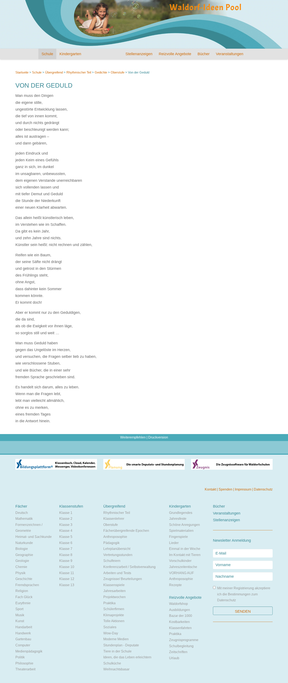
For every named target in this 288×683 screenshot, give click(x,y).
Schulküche (112, 663)
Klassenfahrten (180, 628)
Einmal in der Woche (184, 549)
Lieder (174, 543)
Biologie (21, 549)
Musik (19, 615)
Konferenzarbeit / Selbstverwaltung (129, 567)
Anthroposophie (115, 537)
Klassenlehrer (113, 518)
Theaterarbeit (25, 669)
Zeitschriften (178, 652)
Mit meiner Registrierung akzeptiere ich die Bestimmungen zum (243, 594)
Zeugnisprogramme (183, 640)
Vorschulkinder (180, 561)
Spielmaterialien (181, 530)
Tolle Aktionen (113, 621)
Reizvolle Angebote (175, 54)
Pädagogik (111, 543)
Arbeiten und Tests (117, 573)
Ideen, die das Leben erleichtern (127, 657)
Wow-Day (110, 633)
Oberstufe (118, 72)
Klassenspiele (114, 585)
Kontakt (211, 489)
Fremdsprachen (27, 585)
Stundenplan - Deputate (121, 645)
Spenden (226, 489)
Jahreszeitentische (183, 567)
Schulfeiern (111, 561)
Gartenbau (23, 639)
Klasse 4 (65, 530)
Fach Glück (23, 597)
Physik (20, 573)
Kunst (19, 621)
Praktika (109, 603)
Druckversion (158, 437)
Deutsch (21, 513)
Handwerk (23, 633)
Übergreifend (54, 72)
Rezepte (175, 585)
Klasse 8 (65, 555)
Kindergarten (70, 54)
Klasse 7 (65, 549)
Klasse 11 (66, 573)
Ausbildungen (179, 610)
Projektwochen (114, 597)
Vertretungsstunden (117, 555)
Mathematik (24, 518)
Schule (47, 54)
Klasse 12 (66, 579)
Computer (22, 645)
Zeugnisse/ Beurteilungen (122, 579)
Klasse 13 (66, 585)
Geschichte (23, 579)
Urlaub (174, 658)
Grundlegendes (180, 513)
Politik (20, 657)
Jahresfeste (177, 518)
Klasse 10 (66, 567)
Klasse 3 (65, 525)
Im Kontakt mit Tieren (185, 555)
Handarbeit (23, 627)
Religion (21, 591)
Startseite (21, 72)
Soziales (109, 627)
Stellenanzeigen (138, 54)
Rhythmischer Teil (78, 72)
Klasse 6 (65, 543)
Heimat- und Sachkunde (33, 537)
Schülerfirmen (113, 609)
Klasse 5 (65, 537)
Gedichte (101, 72)
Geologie (22, 561)
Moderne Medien (116, 639)
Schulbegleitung (181, 646)
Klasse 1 (65, 513)
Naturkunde (24, 543)
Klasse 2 (65, 518)
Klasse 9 (65, 561)
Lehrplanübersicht (116, 549)
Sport (19, 609)
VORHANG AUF (181, 573)
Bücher (204, 54)
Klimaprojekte (113, 615)
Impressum (243, 489)
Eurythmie (23, 603)
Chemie (21, 567)
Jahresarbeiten (114, 591)
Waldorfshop (178, 603)
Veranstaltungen (229, 54)
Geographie (24, 555)
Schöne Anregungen (184, 525)
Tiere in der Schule (117, 651)
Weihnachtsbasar (116, 669)
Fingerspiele (178, 537)
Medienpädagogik (28, 651)
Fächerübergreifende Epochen (126, 530)
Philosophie (24, 663)
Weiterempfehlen (133, 437)
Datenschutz (263, 489)
